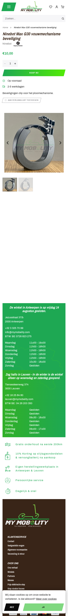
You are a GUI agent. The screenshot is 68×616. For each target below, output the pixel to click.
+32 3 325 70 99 (14, 328)
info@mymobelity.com (17, 332)
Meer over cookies (46, 599)
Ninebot (7, 43)
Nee (12, 607)
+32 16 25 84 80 (14, 395)
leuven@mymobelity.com (19, 399)
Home (5, 27)
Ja (43, 607)
